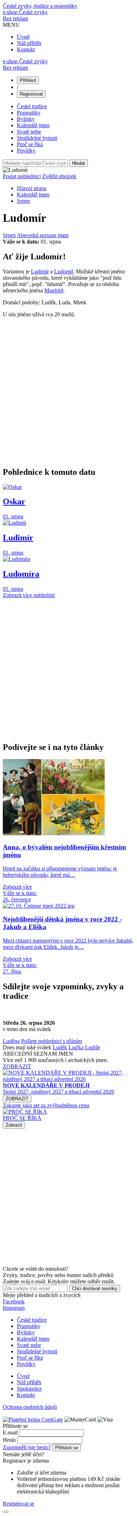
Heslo (9, 1440)
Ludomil (63, 271)
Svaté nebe (29, 132)
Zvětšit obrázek (59, 176)
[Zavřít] (5, 1512)
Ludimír (40, 271)
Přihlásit (28, 80)
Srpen (23, 201)
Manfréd (53, 290)
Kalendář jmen (33, 125)
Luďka (76, 1047)
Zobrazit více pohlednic (29, 595)
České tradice (32, 106)
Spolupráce (29, 1389)
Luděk (60, 1047)
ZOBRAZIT (17, 1066)
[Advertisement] (68, 391)
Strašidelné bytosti (37, 138)
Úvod (23, 37)
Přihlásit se (66, 1447)
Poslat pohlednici (22, 176)
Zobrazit (14, 1125)
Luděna (11, 1041)
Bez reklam (15, 18)
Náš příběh (29, 43)
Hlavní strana (31, 188)
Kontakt (26, 49)
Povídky (26, 151)
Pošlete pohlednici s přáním (51, 1041)
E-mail (10, 1433)
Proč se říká (30, 144)
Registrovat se (18, 1504)
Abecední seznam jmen (42, 235)
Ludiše (92, 1047)
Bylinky (26, 119)
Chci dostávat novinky (94, 1288)
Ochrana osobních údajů (30, 1407)
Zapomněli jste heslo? (27, 1447)
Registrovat (31, 94)
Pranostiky (28, 113)
